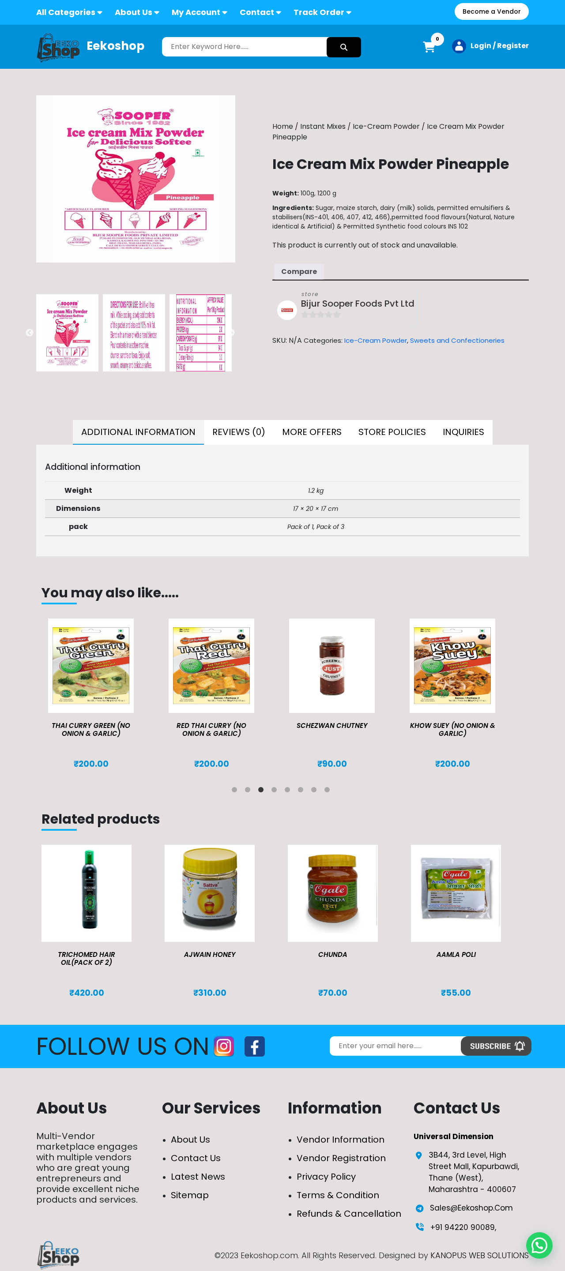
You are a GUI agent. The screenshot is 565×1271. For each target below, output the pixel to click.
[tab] (138, 432)
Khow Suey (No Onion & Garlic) (452, 729)
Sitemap (190, 1195)
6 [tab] (302, 791)
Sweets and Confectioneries (457, 340)
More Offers (312, 432)
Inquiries (463, 432)
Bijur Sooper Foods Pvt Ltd (357, 303)
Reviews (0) (238, 432)
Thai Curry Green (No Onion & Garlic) (91, 729)
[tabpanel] (101, 694)
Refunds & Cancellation (349, 1213)
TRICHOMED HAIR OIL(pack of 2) (86, 958)
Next (230, 333)
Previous (29, 333)
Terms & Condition (338, 1195)
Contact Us (196, 1158)
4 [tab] (275, 791)
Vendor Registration (341, 1158)
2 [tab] (249, 791)
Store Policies (392, 432)
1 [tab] (236, 791)
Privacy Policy (326, 1176)
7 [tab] (315, 791)
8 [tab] (328, 791)
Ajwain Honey (210, 954)
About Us (133, 12)
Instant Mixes (323, 126)
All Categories (65, 12)
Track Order (319, 12)
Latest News (198, 1176)
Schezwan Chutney (332, 725)
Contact (257, 12)
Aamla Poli (456, 954)
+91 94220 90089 (462, 1227)
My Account (196, 12)
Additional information (138, 432)
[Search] (344, 47)
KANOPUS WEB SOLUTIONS (479, 1255)
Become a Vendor (492, 11)
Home (282, 126)
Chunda (332, 954)
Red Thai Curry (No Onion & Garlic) (211, 729)
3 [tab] (262, 791)
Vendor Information (340, 1139)
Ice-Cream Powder (386, 126)
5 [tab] (289, 791)
